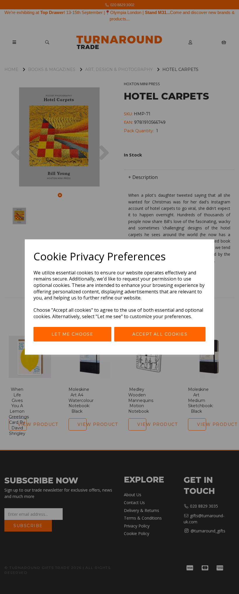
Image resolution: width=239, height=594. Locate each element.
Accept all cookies (159, 334)
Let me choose (73, 334)
